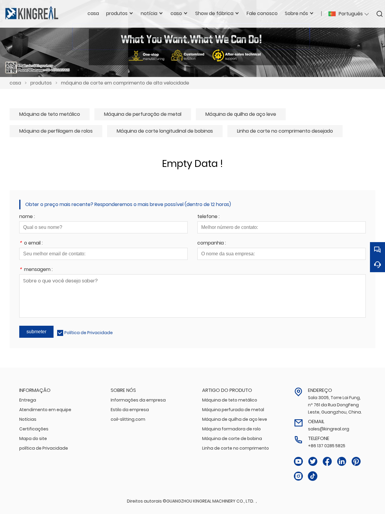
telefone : (208, 217)
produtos (41, 82)
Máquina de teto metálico (49, 114)
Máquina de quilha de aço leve (240, 114)
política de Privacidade (43, 448)
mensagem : (36, 270)
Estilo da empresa (130, 410)
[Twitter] (313, 461)
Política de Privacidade (88, 333)
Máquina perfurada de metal (233, 410)
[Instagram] (298, 476)
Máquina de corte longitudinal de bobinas (165, 131)
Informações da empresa (138, 400)
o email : (31, 243)
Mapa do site (33, 439)
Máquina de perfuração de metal (142, 114)
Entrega (27, 400)
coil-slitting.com (128, 419)
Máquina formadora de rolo (231, 429)
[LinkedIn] (341, 461)
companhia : (211, 243)
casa (15, 82)
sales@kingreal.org (328, 429)
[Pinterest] (356, 461)
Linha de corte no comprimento (235, 448)
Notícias (27, 419)
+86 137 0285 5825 (326, 446)
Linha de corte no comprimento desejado (285, 131)
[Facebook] (327, 461)
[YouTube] (298, 461)
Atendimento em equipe (45, 410)
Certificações (33, 429)
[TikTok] (313, 476)
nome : (27, 217)
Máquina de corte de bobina (232, 439)
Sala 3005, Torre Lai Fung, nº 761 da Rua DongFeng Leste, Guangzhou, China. (335, 405)
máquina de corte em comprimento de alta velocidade (125, 82)
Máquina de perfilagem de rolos (56, 131)
